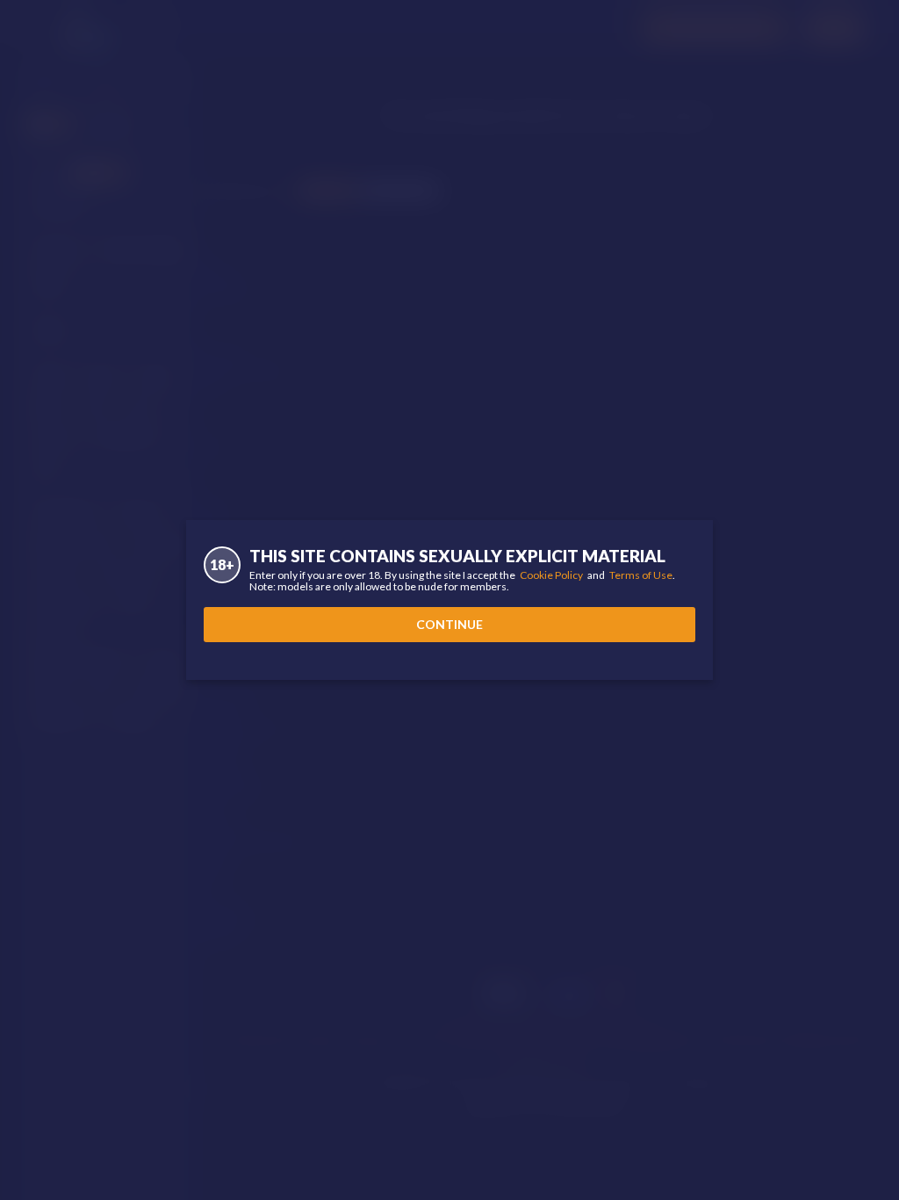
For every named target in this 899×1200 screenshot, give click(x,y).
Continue (449, 624)
